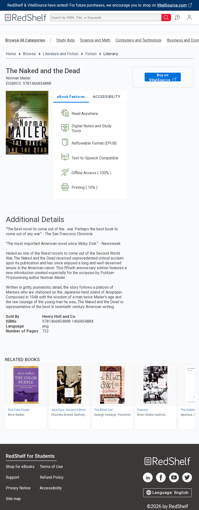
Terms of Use (51, 466)
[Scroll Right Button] (194, 396)
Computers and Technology (139, 40)
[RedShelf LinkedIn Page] (148, 481)
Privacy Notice (18, 488)
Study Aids (65, 40)
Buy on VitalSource (160, 77)
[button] (89, 113)
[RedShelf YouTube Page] (174, 481)
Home (11, 54)
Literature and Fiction (60, 54)
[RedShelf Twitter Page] (187, 481)
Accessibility (51, 488)
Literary (110, 54)
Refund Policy (52, 477)
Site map (13, 498)
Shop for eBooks (20, 466)
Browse (29, 54)
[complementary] (99, 387)
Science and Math (95, 40)
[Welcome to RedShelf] (26, 17)
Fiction (91, 54)
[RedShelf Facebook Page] (161, 481)
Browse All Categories (25, 40)
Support (12, 477)
